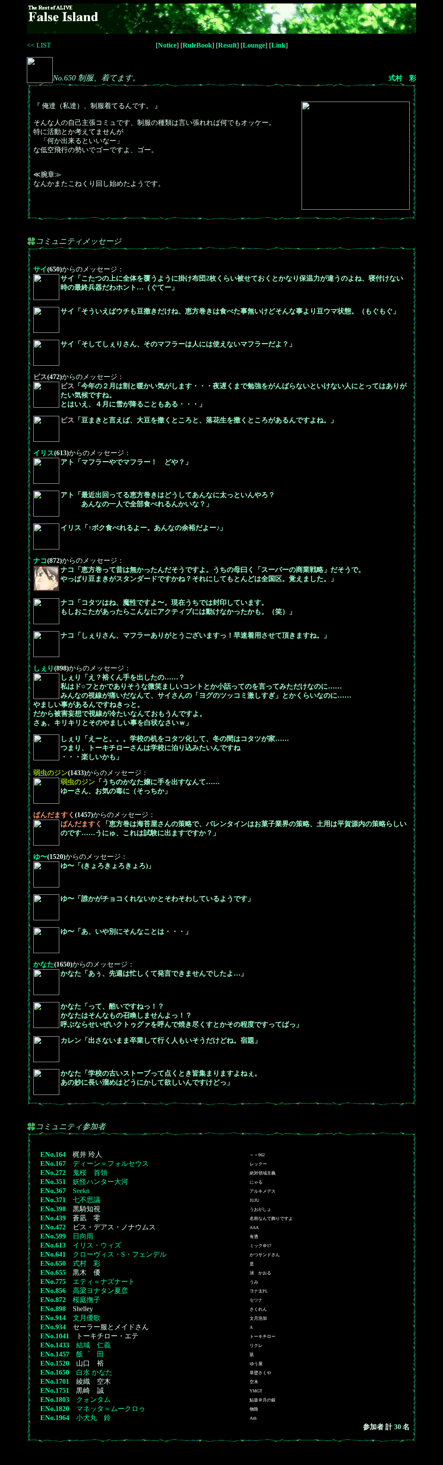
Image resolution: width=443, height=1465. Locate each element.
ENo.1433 (54, 1345)
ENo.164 (53, 1154)
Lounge (254, 45)
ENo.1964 (54, 1417)
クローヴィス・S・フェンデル (120, 1254)
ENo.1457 (54, 1354)
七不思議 (86, 1199)
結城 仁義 (93, 1345)
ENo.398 (53, 1209)
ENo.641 (53, 1254)
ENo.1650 (54, 1372)
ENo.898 (53, 1308)
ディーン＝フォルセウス (111, 1163)
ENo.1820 (54, 1408)
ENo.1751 (54, 1390)
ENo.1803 (54, 1399)
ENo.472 (53, 1227)
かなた (43, 964)
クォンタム (93, 1399)
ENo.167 (53, 1163)
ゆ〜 (40, 856)
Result (227, 45)
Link (278, 45)
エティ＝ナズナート (104, 1281)
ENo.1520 (54, 1363)
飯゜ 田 (90, 1354)
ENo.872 (53, 1299)
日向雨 (83, 1236)
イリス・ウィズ (97, 1245)
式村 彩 (402, 78)
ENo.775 (53, 1281)
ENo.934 (53, 1327)
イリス (43, 452)
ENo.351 (53, 1181)
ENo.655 (53, 1272)
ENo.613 (53, 1245)
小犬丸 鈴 (93, 1417)
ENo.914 (53, 1317)
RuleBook (197, 45)
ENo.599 (53, 1236)
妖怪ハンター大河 (100, 1181)
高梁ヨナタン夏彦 (100, 1290)
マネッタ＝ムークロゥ (110, 1408)
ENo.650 (53, 1263)
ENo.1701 (54, 1381)
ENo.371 (53, 1199)
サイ (40, 269)
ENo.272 (53, 1172)
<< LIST (39, 45)
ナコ (40, 560)
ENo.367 (53, 1190)
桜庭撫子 (86, 1299)
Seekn (81, 1190)
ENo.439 (53, 1218)
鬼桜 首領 (90, 1172)
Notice (167, 45)
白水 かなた (94, 1372)
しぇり (43, 668)
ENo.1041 (54, 1336)
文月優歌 (86, 1317)
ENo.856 (53, 1290)
